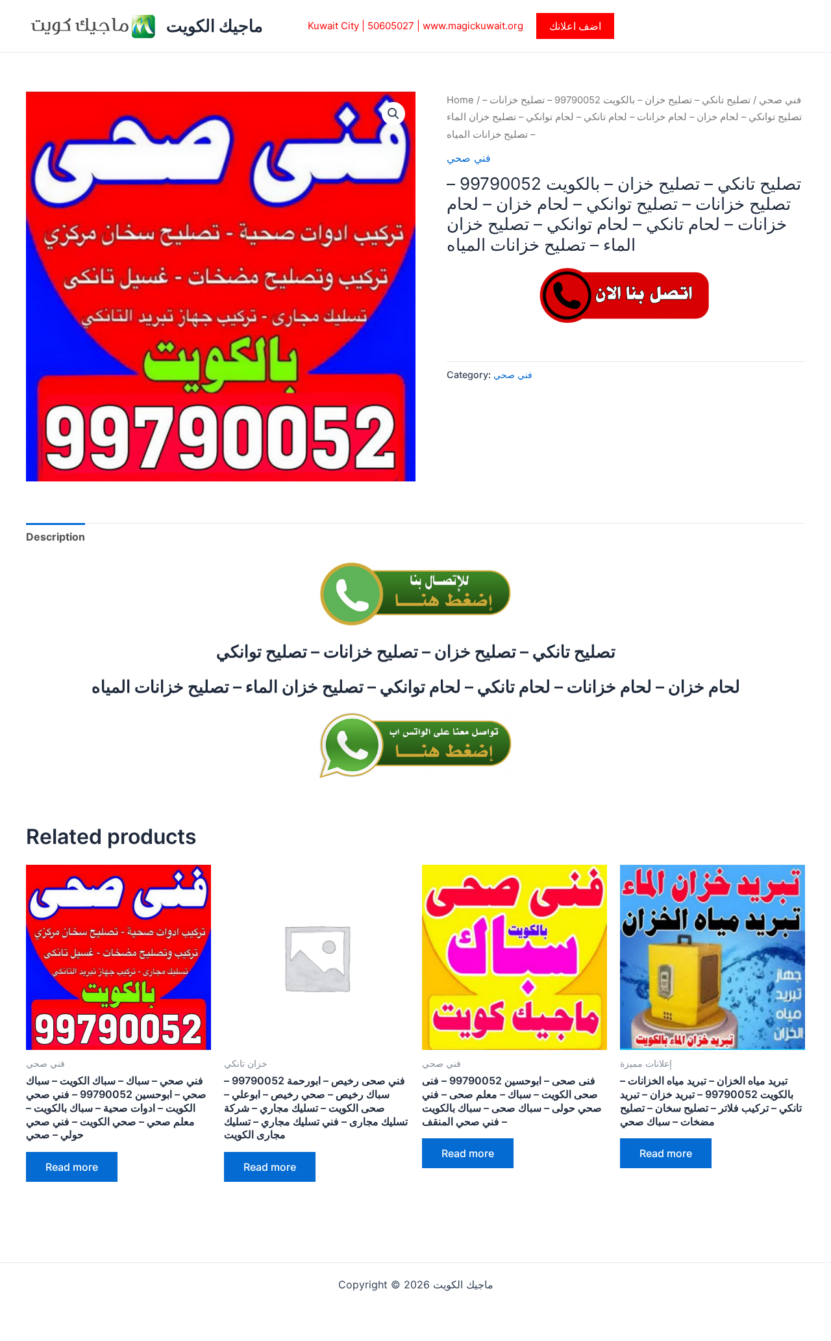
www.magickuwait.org (473, 25)
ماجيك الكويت (214, 26)
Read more (71, 1166)
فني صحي (780, 100)
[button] (575, 26)
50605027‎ (390, 25)
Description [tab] (55, 536)
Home (460, 100)
